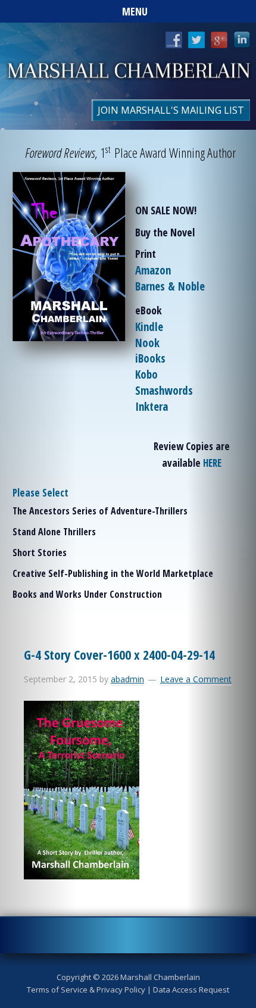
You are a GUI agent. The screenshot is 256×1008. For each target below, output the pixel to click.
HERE (212, 463)
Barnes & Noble (170, 286)
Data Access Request (191, 989)
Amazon (153, 270)
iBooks (150, 358)
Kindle (149, 327)
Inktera (151, 406)
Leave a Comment (196, 679)
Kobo (146, 374)
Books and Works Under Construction (87, 594)
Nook (147, 343)
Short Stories (40, 552)
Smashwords (164, 390)
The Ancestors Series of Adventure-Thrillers (100, 510)
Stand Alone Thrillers (54, 531)
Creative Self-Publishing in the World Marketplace (113, 573)
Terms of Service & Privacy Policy (86, 989)
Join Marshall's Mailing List (171, 110)
